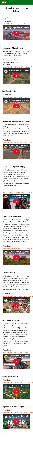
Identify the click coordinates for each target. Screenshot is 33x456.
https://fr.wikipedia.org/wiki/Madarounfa (17, 67)
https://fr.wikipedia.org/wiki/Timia (15, 97)
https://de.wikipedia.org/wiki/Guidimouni (17, 249)
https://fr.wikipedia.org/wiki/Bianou (16, 352)
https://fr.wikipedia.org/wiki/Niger (15, 24)
